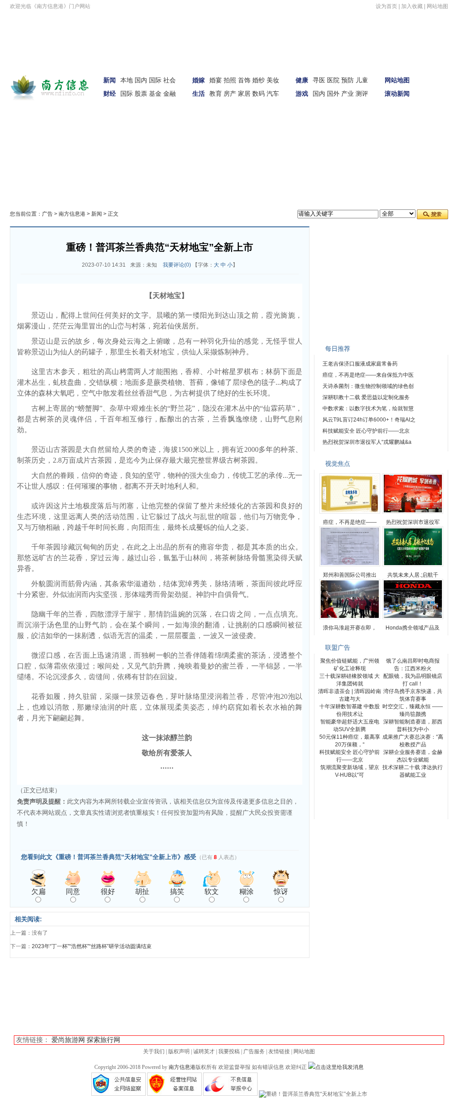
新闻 (109, 80)
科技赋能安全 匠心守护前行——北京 (366, 431)
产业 (347, 93)
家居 (244, 93)
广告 (47, 214)
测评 (362, 93)
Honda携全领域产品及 (413, 628)
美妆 (273, 80)
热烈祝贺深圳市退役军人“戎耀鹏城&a (366, 442)
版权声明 (179, 1051)
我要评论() (177, 265)
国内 (141, 80)
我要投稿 (229, 1051)
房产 (230, 93)
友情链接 (279, 1051)
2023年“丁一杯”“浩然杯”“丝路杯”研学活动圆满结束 (92, 946)
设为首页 (386, 6)
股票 (141, 93)
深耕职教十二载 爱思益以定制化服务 (366, 397)
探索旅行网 (103, 1039)
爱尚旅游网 (68, 1039)
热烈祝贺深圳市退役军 (413, 522)
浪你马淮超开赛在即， (350, 628)
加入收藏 (412, 6)
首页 (436, 73)
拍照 (230, 80)
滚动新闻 (397, 93)
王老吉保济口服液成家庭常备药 (360, 364)
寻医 (319, 80)
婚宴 (215, 80)
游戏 (302, 93)
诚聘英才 (204, 1051)
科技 (95, 123)
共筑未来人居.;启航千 (412, 575)
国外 (333, 93)
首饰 (244, 80)
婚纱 (258, 80)
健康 (302, 80)
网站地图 (437, 6)
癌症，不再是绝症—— (350, 522)
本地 (126, 80)
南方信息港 (72, 214)
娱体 (436, 98)
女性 (72, 123)
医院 (333, 80)
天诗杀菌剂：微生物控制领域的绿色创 (368, 386)
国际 (155, 80)
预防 (347, 80)
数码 (258, 93)
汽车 (273, 93)
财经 (109, 93)
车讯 (26, 123)
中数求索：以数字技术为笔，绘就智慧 (368, 408)
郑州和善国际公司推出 (350, 575)
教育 (215, 93)
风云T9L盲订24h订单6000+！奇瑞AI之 (369, 420)
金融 (169, 93)
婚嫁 (198, 80)
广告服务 (254, 1051)
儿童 (362, 80)
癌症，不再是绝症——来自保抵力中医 (368, 375)
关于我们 (154, 1051)
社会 (169, 80)
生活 (198, 93)
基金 (155, 93)
